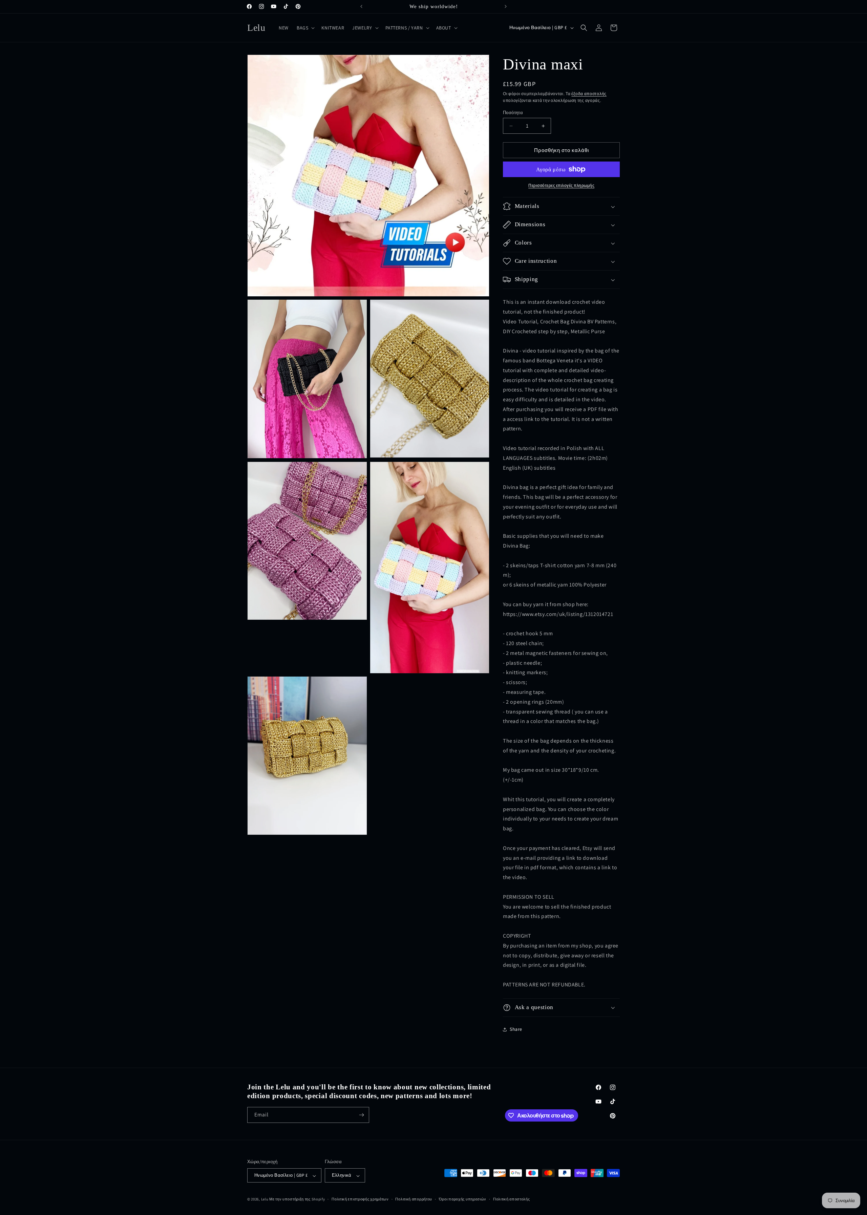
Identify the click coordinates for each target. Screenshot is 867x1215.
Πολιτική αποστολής (511, 1199)
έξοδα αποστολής (589, 93)
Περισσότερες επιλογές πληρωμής (561, 185)
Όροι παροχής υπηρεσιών (462, 1199)
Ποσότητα (513, 112)
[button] (305, 28)
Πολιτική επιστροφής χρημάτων (360, 1199)
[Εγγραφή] (361, 1115)
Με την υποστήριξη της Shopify (297, 1199)
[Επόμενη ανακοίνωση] (505, 6)
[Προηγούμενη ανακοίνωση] (361, 6)
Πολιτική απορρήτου (413, 1199)
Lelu (265, 1199)
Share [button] (516, 1029)
